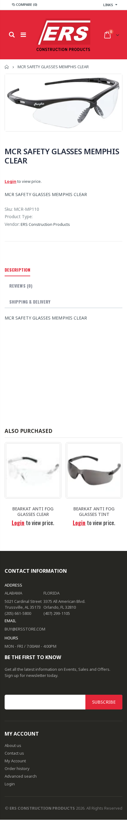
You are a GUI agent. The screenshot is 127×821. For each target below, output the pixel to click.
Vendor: (12, 224)
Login (10, 181)
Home (7, 67)
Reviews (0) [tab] (20, 285)
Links (108, 4)
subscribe (104, 702)
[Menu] (23, 34)
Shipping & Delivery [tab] (29, 301)
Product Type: (19, 216)
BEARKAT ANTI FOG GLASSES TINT (94, 511)
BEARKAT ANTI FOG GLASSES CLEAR (33, 511)
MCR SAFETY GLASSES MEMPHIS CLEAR (62, 156)
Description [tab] (17, 269)
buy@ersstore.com (25, 629)
